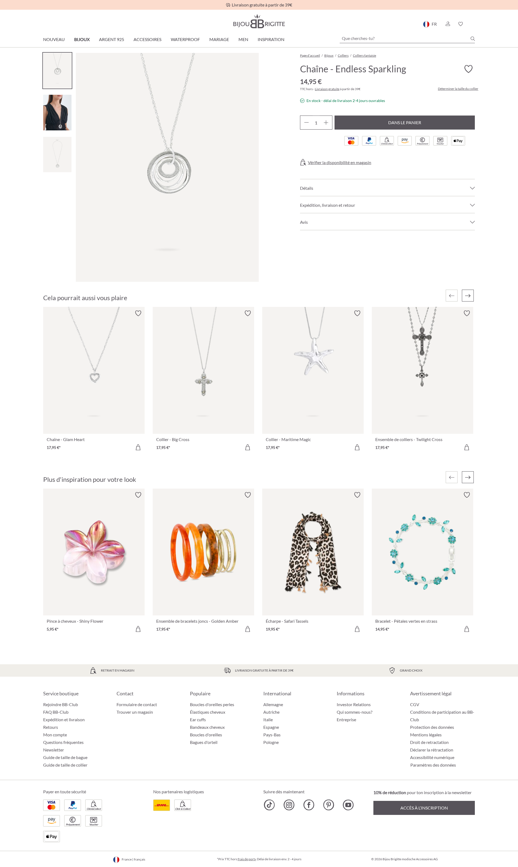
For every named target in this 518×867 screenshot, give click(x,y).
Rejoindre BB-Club (60, 704)
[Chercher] (472, 38)
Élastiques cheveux (207, 711)
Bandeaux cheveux (207, 727)
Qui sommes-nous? (354, 711)
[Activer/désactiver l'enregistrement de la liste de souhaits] (468, 69)
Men (243, 39)
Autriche (271, 711)
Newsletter (53, 749)
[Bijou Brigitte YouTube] (348, 805)
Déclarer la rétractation (431, 749)
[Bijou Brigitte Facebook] (309, 805)
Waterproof (185, 39)
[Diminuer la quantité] (306, 123)
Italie (268, 719)
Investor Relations (354, 704)
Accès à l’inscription (424, 807)
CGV (414, 704)
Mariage (219, 39)
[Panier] (473, 24)
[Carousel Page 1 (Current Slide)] (57, 70)
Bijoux (82, 39)
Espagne (271, 727)
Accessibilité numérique (432, 757)
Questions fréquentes (63, 742)
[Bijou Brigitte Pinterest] (328, 805)
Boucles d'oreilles (206, 734)
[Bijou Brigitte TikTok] (269, 805)
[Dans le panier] (138, 447)
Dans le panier (404, 122)
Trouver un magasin (135, 711)
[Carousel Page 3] (57, 154)
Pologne (271, 742)
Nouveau (54, 39)
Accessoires (147, 39)
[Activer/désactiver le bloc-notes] (138, 313)
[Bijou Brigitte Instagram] (289, 805)
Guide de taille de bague (65, 757)
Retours (50, 727)
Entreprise (346, 719)
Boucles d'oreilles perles (212, 704)
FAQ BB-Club (56, 711)
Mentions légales (426, 734)
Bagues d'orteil (203, 742)
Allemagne (273, 704)
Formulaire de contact (137, 704)
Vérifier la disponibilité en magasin (339, 162)
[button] (447, 24)
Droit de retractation (429, 742)
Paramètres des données (433, 765)
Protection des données (432, 727)
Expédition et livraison (64, 719)
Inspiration (271, 39)
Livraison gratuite (327, 89)
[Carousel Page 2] (57, 112)
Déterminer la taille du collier (458, 89)
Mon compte (55, 734)
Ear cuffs (198, 719)
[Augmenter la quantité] (326, 123)
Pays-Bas (272, 734)
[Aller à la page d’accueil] (259, 21)
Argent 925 (111, 39)
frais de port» (247, 859)
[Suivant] (468, 296)
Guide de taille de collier (65, 764)
